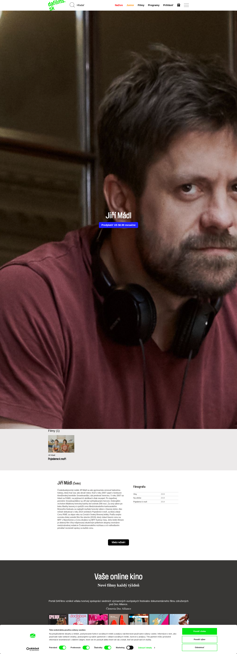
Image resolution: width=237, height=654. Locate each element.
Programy (153, 5)
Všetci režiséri (118, 542)
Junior (130, 5)
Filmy (141, 5)
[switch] (86, 648)
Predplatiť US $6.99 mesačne (118, 225)
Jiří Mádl (51, 455)
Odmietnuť (199, 647)
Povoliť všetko (199, 631)
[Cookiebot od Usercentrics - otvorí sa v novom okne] (33, 649)
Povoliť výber (199, 639)
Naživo (119, 5)
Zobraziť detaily (145, 648)
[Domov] (57, 5)
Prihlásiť (168, 5)
